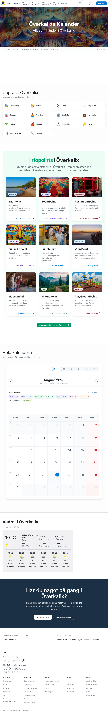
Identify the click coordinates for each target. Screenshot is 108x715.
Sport (27, 400)
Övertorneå (95, 640)
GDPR (88, 692)
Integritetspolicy (91, 684)
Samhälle (61, 397)
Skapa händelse (43, 617)
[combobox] (77, 2)
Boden (86, 640)
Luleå (59, 640)
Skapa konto (101, 3)
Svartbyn (12, 640)
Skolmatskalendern (30, 695)
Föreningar (6, 688)
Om (67, 681)
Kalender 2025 (70, 688)
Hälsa (39, 397)
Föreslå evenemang (63, 617)
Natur (49, 397)
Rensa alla (96, 392)
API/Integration (50, 692)
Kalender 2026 (70, 692)
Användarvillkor (91, 681)
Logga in (91, 3)
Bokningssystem (29, 681)
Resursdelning (29, 692)
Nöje (73, 397)
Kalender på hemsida (31, 688)
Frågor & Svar (49, 684)
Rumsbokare (28, 684)
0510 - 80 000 (14, 668)
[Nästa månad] (97, 381)
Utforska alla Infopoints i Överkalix (52, 325)
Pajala (80, 640)
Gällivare (72, 640)
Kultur (14, 397)
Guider (47, 688)
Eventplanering (29, 699)
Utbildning (26, 397)
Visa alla (90, 392)
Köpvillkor (89, 688)
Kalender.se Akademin (52, 681)
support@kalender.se (11, 672)
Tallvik (5, 640)
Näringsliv (15, 400)
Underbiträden (91, 695)
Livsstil (84, 397)
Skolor (5, 695)
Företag (5, 684)
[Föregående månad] (11, 381)
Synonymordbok (29, 702)
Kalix (65, 640)
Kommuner (6, 692)
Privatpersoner (8, 681)
